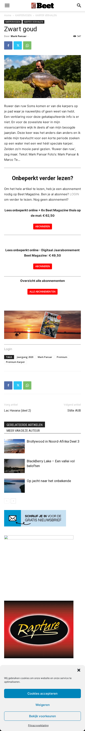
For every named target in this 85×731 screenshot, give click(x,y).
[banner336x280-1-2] (38, 657)
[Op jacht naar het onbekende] (14, 486)
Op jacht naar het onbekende (49, 481)
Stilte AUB (74, 410)
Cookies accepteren (42, 693)
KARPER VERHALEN (46, 15)
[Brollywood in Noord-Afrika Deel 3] (14, 446)
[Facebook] (8, 45)
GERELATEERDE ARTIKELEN (24, 425)
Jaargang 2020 (25, 357)
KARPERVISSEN (23, 15)
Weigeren (42, 705)
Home (7, 15)
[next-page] (13, 500)
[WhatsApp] (27, 45)
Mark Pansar (18, 36)
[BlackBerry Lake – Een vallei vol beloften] (14, 466)
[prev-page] (6, 500)
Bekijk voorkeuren (42, 716)
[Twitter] (18, 45)
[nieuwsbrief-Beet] (35, 525)
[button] (79, 670)
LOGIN (74, 194)
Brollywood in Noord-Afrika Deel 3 (53, 441)
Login (8, 349)
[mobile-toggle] (7, 5)
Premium (62, 357)
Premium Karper (15, 361)
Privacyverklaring (38, 725)
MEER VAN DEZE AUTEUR (23, 430)
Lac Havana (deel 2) (17, 410)
